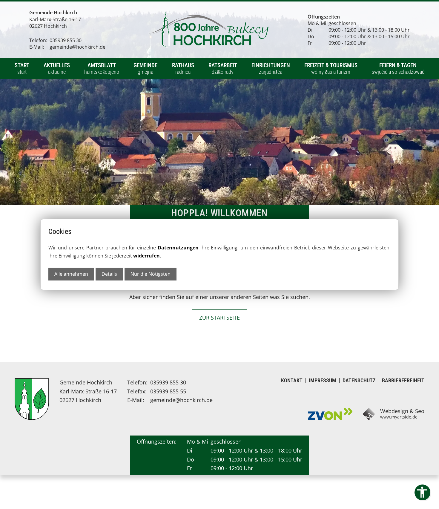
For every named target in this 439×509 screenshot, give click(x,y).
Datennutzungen (178, 247)
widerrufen (146, 255)
